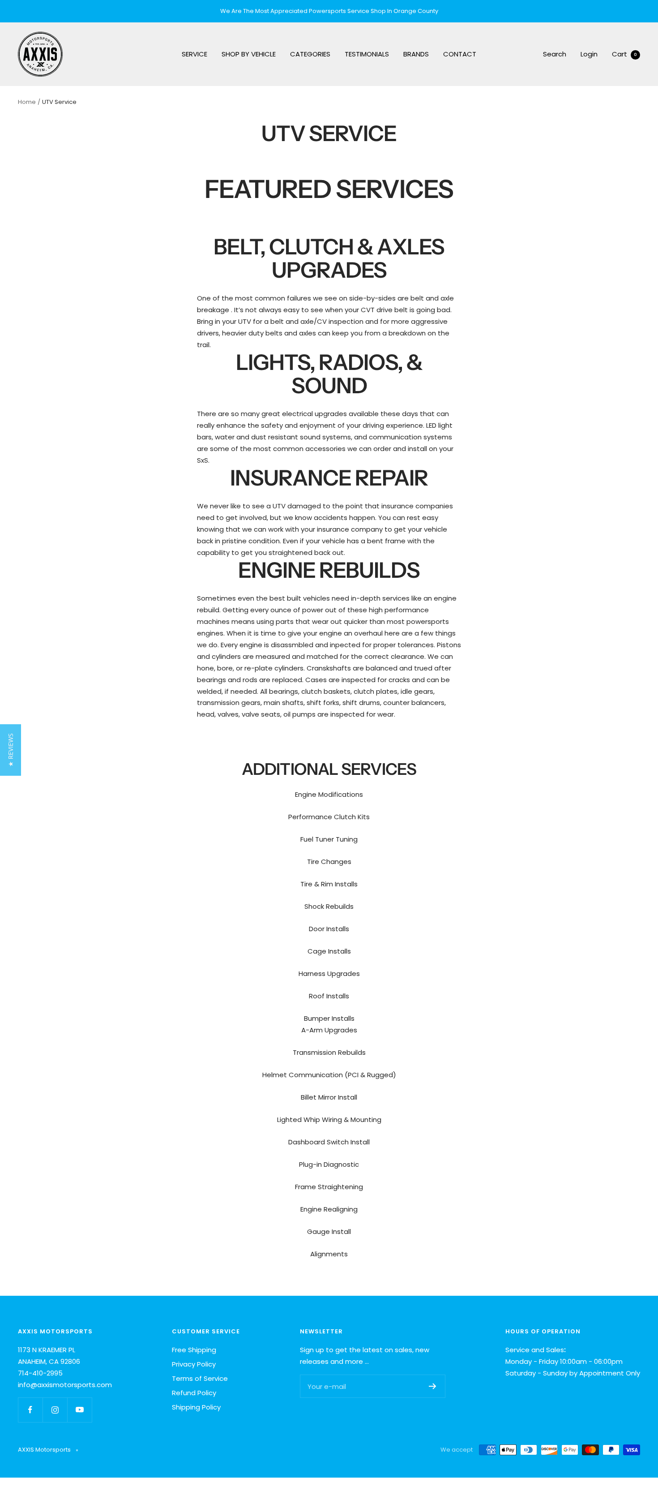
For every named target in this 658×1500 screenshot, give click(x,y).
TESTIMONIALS (367, 54)
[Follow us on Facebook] (30, 1409)
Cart (624, 54)
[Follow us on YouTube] (79, 1409)
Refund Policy (194, 1392)
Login (589, 54)
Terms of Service (200, 1378)
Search (554, 54)
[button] (10, 750)
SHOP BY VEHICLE (249, 54)
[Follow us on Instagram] (55, 1409)
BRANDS (416, 54)
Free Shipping (194, 1349)
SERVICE (194, 54)
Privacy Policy (194, 1364)
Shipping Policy (196, 1407)
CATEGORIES (310, 54)
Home (27, 102)
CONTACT (459, 54)
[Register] (432, 1386)
